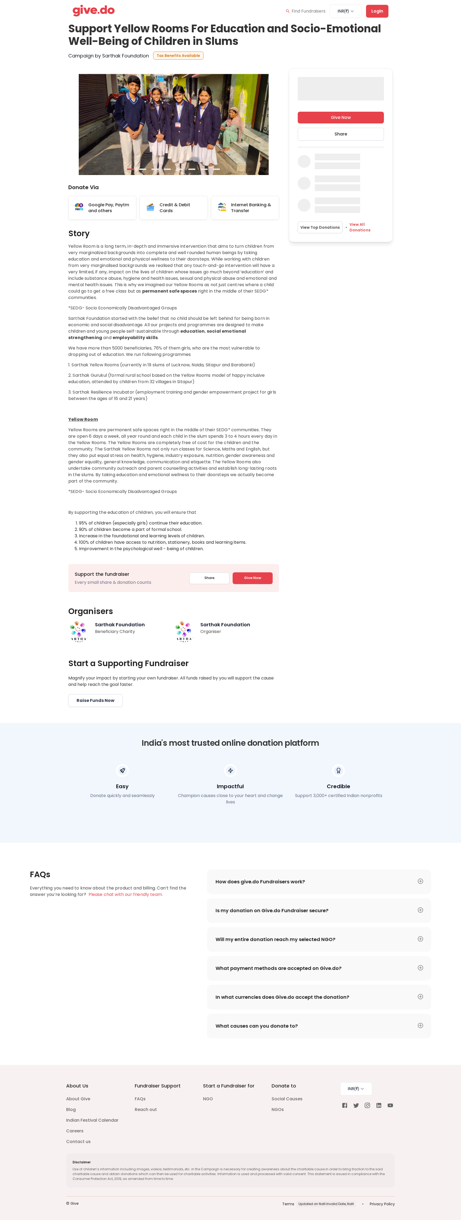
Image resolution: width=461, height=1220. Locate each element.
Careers (75, 1131)
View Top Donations (320, 227)
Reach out (146, 1109)
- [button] (131, 170)
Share (209, 577)
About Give (78, 1099)
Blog (71, 1109)
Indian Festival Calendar (92, 1120)
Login (377, 11)
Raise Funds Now (95, 700)
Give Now (252, 577)
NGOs (278, 1109)
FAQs (140, 1099)
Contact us (78, 1142)
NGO (208, 1099)
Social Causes (287, 1099)
